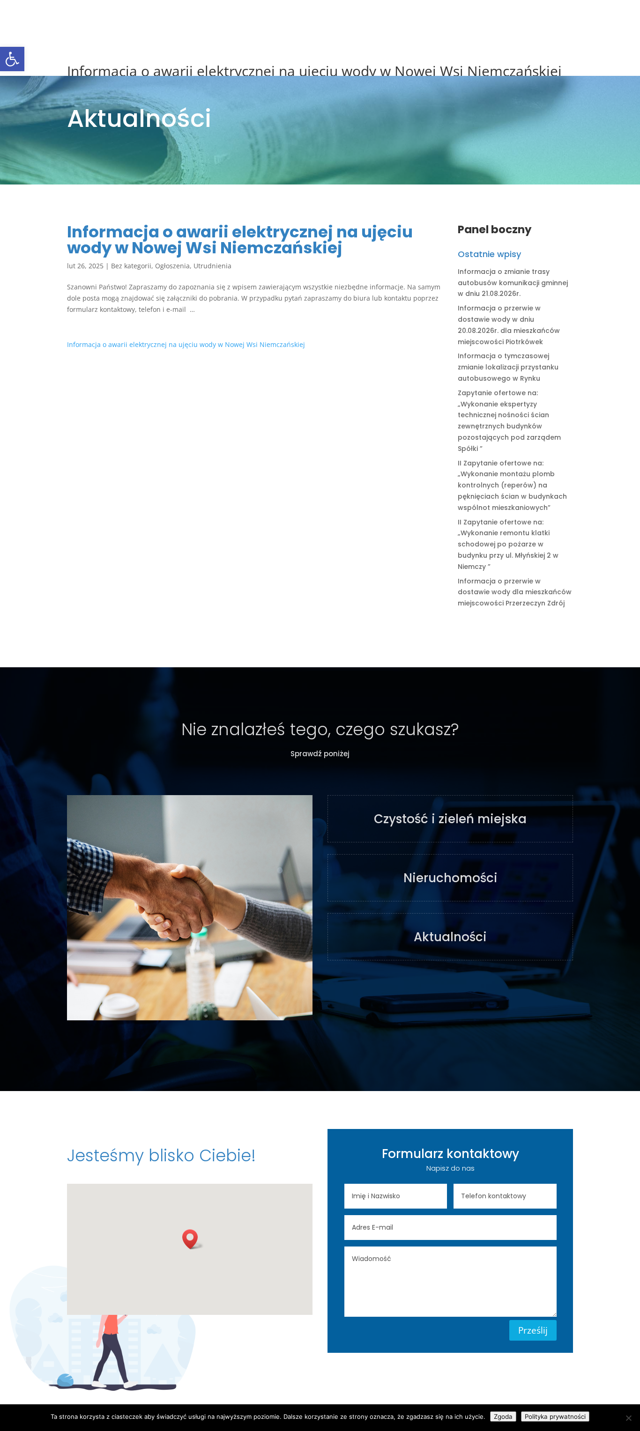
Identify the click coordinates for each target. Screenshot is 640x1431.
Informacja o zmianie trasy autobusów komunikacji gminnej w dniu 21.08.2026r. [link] (513, 283)
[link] (12, 59)
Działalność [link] (342, 19)
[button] (193, 1239)
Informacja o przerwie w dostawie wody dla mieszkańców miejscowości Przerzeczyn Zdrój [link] (515, 592)
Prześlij (533, 1330)
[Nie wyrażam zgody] (628, 1418)
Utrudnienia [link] (212, 265)
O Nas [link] (203, 19)
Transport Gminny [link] (415, 19)
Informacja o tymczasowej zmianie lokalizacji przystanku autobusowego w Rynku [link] (508, 367)
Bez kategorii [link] (131, 265)
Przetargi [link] (294, 19)
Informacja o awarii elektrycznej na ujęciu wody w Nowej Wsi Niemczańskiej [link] (186, 344)
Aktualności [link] (245, 19)
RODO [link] (508, 19)
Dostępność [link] (551, 19)
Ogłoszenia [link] (172, 265)
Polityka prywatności (555, 1416)
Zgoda (503, 1416)
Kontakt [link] (472, 19)
